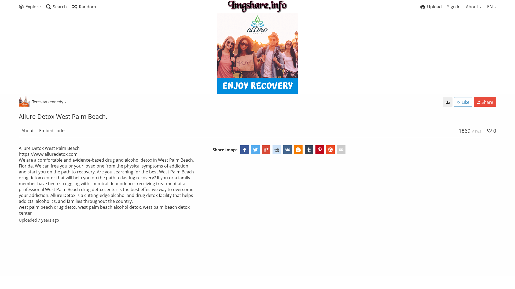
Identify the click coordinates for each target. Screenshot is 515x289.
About (27, 131)
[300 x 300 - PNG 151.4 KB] (448, 102)
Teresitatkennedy (47, 101)
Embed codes (53, 131)
